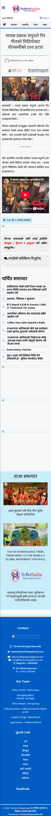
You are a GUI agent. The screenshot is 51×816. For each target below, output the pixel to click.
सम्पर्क (24, 811)
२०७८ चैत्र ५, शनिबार (26, 60)
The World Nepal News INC (31, 814)
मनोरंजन (25, 778)
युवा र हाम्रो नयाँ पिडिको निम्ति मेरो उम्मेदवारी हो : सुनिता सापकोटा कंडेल (25, 357)
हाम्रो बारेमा (32, 811)
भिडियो (25, 774)
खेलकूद (25, 751)
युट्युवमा (31, 243)
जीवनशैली (25, 755)
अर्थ (25, 742)
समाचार (14, 24)
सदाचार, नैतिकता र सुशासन (21, 298)
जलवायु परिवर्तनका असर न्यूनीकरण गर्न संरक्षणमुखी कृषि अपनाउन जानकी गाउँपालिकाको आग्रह (25, 596)
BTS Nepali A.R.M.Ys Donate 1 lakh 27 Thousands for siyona (26, 306)
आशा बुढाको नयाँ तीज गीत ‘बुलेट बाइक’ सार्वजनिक (25, 512)
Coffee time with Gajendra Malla (26, 322)
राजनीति (25, 24)
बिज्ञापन (18, 811)
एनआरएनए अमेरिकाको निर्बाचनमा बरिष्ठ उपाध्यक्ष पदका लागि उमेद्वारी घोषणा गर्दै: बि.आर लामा (27, 340)
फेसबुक (7, 243)
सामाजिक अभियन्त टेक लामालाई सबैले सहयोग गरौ (26, 315)
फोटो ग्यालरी (25, 769)
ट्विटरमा (18, 243)
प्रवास (45, 24)
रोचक (25, 746)
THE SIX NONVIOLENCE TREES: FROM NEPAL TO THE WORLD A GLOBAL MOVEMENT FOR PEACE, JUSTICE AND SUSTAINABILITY (25, 557)
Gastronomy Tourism (19, 349)
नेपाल (35, 24)
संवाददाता (14, 60)
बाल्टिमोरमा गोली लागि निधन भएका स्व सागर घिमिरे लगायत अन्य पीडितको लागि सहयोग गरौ (27, 290)
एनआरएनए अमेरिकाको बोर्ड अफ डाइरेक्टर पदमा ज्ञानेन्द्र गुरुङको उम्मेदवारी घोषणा (27, 330)
